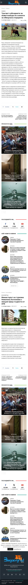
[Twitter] (23, 574)
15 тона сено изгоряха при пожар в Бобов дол (7, 116)
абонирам (22, 223)
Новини (7, 8)
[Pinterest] (16, 574)
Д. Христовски (6, 20)
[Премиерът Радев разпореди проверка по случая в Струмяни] (14, 140)
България (14, 199)
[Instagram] (8, 574)
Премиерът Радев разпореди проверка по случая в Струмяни (14, 151)
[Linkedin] (12, 574)
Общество (12, 267)
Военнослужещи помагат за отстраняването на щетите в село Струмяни (18, 270)
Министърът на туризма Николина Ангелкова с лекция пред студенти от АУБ (21, 117)
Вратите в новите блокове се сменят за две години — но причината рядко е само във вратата (14, 177)
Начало (3, 8)
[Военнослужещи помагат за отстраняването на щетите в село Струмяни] (5, 269)
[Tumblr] (20, 574)
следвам (14, 223)
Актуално (14, 173)
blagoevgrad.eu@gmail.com (14, 570)
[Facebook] (4, 574)
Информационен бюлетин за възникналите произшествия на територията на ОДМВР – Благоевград (18, 279)
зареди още (13, 285)
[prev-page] (2, 212)
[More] (21, 106)
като (5, 223)
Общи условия (19, 580)
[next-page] (5, 212)
